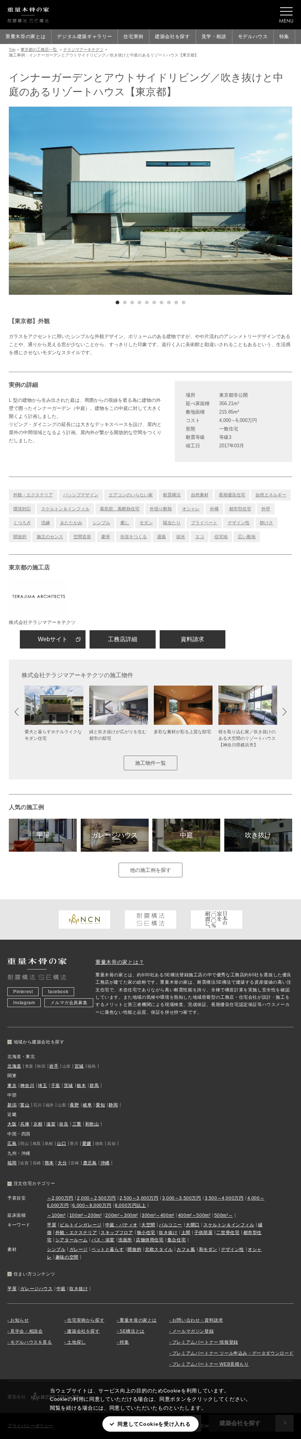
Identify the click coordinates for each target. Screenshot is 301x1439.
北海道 (14, 1066)
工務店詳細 (122, 639)
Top (12, 49)
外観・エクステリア (33, 495)
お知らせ (19, 1320)
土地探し (76, 1342)
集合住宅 (176, 1239)
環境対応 (22, 508)
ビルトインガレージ (80, 1224)
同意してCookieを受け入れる (154, 1424)
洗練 (45, 522)
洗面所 (125, 1239)
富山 (24, 1105)
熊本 (49, 1162)
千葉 (55, 1085)
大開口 (193, 1224)
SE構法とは (132, 1331)
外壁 (265, 508)
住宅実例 (133, 36)
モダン (146, 522)
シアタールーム (71, 1239)
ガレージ (78, 1249)
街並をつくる (133, 536)
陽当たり (172, 522)
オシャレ (191, 508)
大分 (62, 1162)
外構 (214, 508)
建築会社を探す (172, 36)
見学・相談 (214, 36)
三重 (76, 1124)
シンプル (101, 522)
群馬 (94, 1085)
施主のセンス (50, 536)
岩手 (53, 1066)
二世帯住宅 (227, 1232)
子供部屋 (203, 1232)
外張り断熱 (161, 508)
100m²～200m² (85, 1215)
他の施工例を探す (150, 870)
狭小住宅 (146, 1232)
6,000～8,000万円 (91, 1205)
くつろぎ (22, 522)
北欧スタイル (159, 1249)
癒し (124, 522)
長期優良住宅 (232, 495)
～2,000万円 (60, 1198)
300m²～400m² (158, 1215)
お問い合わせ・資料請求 (197, 1320)
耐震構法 (172, 495)
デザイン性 (239, 522)
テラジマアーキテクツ (83, 49)
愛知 (100, 1105)
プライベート (204, 522)
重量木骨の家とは (26, 36)
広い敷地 (246, 536)
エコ (199, 536)
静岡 (113, 1105)
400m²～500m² (194, 1215)
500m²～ (223, 1215)
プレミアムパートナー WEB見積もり (210, 1364)
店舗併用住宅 (150, 1239)
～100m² (56, 1215)
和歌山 (92, 1124)
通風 (161, 536)
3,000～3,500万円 (181, 1198)
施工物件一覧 (150, 763)
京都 (38, 1124)
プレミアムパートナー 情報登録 (205, 1342)
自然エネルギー (270, 495)
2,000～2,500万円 (96, 1198)
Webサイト (53, 639)
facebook (58, 991)
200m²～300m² (121, 1215)
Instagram (24, 1002)
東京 (12, 1085)
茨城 (68, 1085)
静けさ (266, 522)
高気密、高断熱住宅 (119, 508)
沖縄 (105, 1162)
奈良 (63, 1124)
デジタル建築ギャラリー (84, 36)
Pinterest (23, 991)
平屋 (43, 835)
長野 (74, 1105)
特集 (284, 36)
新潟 (12, 1105)
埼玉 (42, 1085)
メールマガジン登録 (193, 1331)
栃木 (81, 1085)
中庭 (186, 835)
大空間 (148, 1224)
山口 (61, 1143)
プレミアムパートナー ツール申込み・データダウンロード (233, 1353)
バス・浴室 (103, 1239)
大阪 (12, 1124)
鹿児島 (90, 1162)
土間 (186, 1232)
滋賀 (50, 1124)
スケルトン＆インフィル (65, 508)
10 (183, 302)
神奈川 (27, 1085)
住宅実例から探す (85, 1320)
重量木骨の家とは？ (119, 962)
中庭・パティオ (121, 1224)
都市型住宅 (240, 508)
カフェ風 (186, 1249)
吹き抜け (258, 835)
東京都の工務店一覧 (39, 49)
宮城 (79, 1066)
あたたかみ (71, 522)
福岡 (12, 1162)
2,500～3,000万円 (139, 1198)
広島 (12, 1143)
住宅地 (221, 536)
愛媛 (86, 1143)
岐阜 (87, 1105)
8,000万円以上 (130, 1205)
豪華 (105, 536)
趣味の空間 (67, 1257)
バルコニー (170, 1224)
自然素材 (199, 495)
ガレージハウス (114, 835)
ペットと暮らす (107, 1249)
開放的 (19, 536)
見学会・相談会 (26, 1331)
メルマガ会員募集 (68, 1002)
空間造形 (82, 536)
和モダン (208, 1249)
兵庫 (24, 1124)
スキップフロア (117, 1232)
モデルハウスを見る (31, 1342)
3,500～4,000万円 (224, 1198)
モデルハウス (253, 36)
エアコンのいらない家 (131, 495)
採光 (180, 536)
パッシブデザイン (80, 495)
